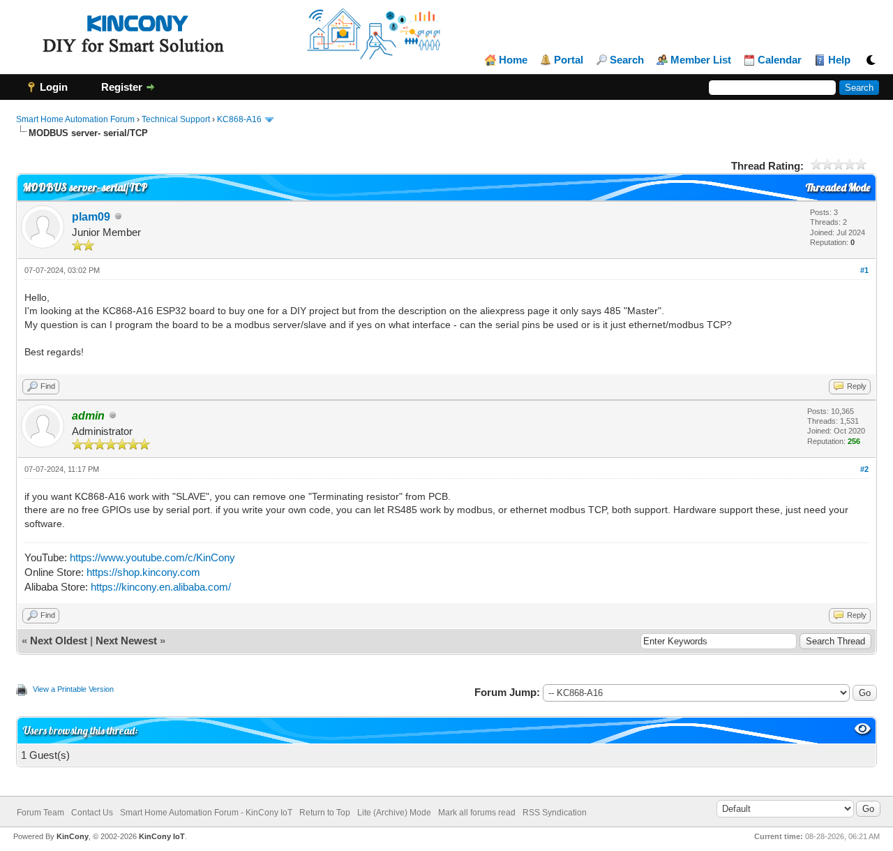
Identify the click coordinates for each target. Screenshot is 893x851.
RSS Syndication (555, 812)
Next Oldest (58, 640)
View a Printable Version (73, 689)
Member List (700, 60)
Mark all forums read (477, 812)
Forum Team (40, 812)
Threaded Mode (838, 187)
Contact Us (92, 812)
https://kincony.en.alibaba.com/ (161, 587)
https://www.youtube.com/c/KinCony (152, 557)
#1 (864, 270)
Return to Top (324, 812)
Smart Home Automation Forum (75, 119)
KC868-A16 (239, 119)
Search (627, 60)
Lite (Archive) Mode (394, 812)
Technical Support (176, 119)
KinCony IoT (162, 836)
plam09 (91, 217)
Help (839, 60)
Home (513, 60)
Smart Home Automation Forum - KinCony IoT (206, 812)
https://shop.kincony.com (143, 572)
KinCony (73, 836)
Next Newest (126, 640)
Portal (568, 60)
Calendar (780, 60)
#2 (864, 469)
